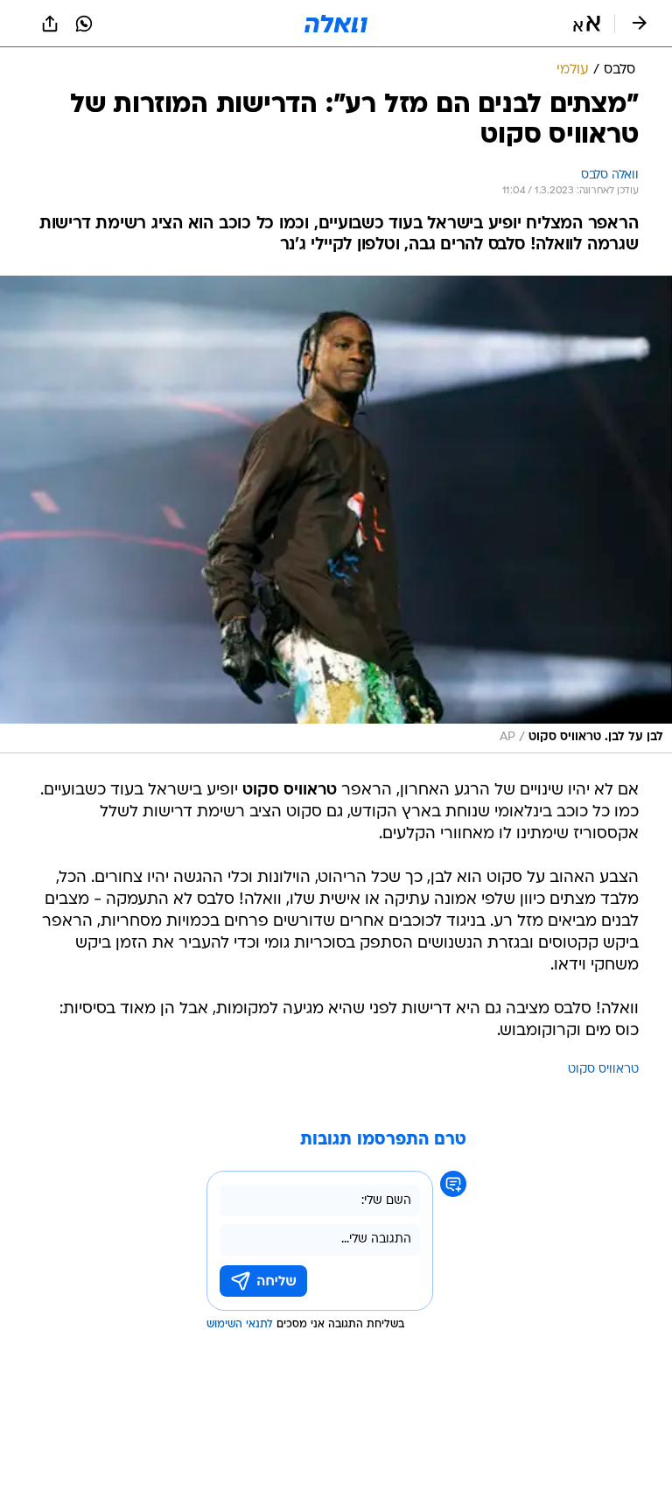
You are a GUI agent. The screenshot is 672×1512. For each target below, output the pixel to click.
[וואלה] (336, 23)
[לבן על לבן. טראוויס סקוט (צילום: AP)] (336, 514)
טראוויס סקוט (603, 1069)
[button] (586, 24)
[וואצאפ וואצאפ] (84, 23)
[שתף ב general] (50, 23)
